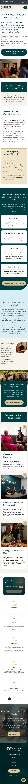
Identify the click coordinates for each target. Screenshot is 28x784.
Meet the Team (14, 762)
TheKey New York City (14, 754)
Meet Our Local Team (13, 402)
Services (14, 765)
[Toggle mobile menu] (25, 7)
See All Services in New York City (14, 283)
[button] (23, 780)
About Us (14, 758)
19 (21, 587)
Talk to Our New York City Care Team (14, 52)
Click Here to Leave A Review (14, 591)
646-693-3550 (23, 2)
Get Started (13, 734)
